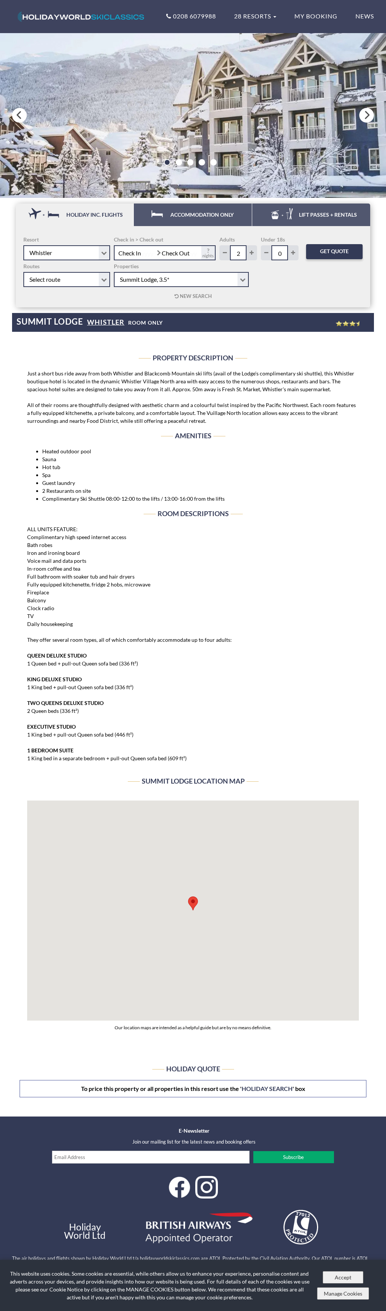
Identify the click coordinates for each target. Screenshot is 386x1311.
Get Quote (334, 251)
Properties (126, 266)
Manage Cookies (343, 1293)
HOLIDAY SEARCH (267, 1088)
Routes (31, 266)
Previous (19, 115)
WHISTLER (105, 322)
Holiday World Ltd (85, 1231)
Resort (31, 239)
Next (367, 115)
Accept (343, 1277)
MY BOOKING (315, 16)
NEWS (364, 16)
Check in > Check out (138, 239)
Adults (227, 239)
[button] (193, 903)
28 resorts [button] (253, 16)
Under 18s (273, 239)
